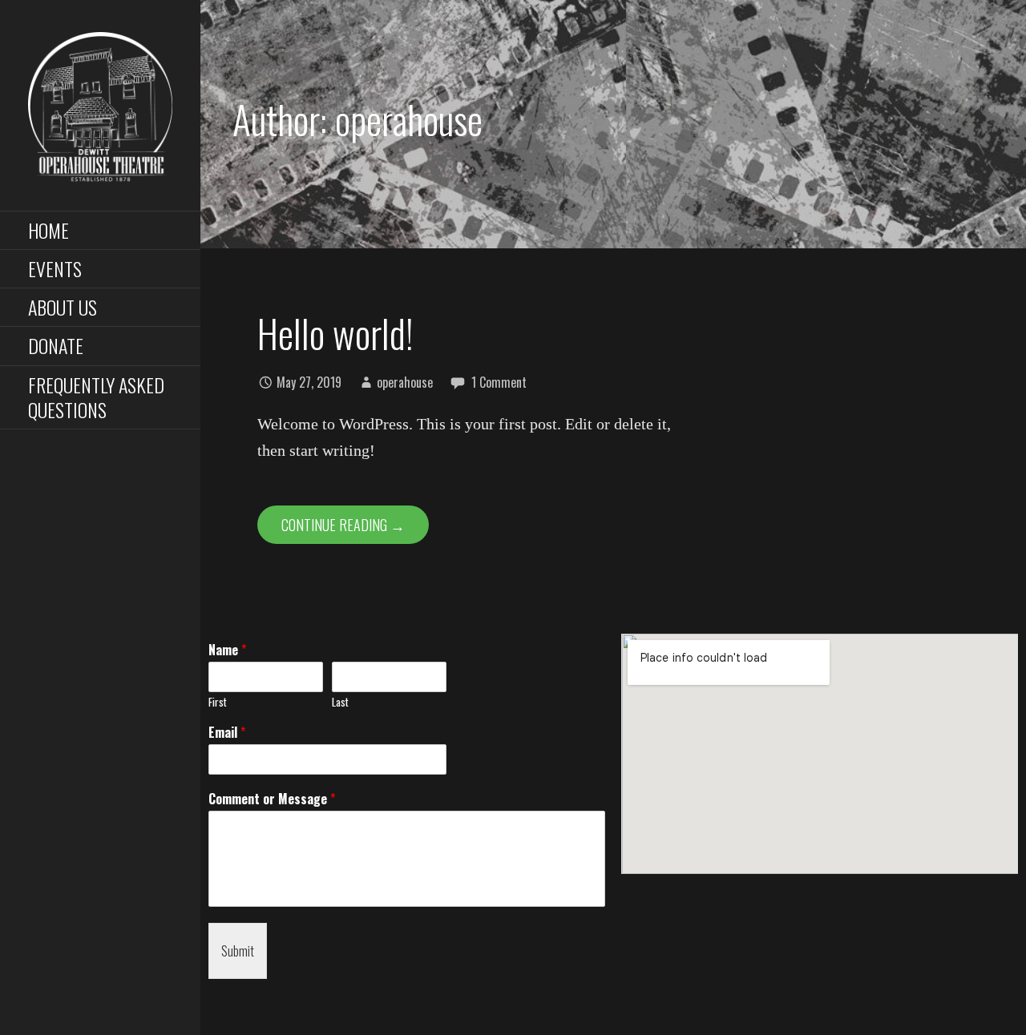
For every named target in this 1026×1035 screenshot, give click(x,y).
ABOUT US (62, 306)
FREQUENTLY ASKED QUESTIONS (96, 397)
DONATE (55, 345)
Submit (237, 950)
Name (227, 650)
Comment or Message (271, 799)
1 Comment (499, 382)
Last (340, 702)
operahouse (405, 382)
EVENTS (55, 268)
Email (226, 732)
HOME (48, 229)
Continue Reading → (343, 524)
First (217, 702)
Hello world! (335, 332)
